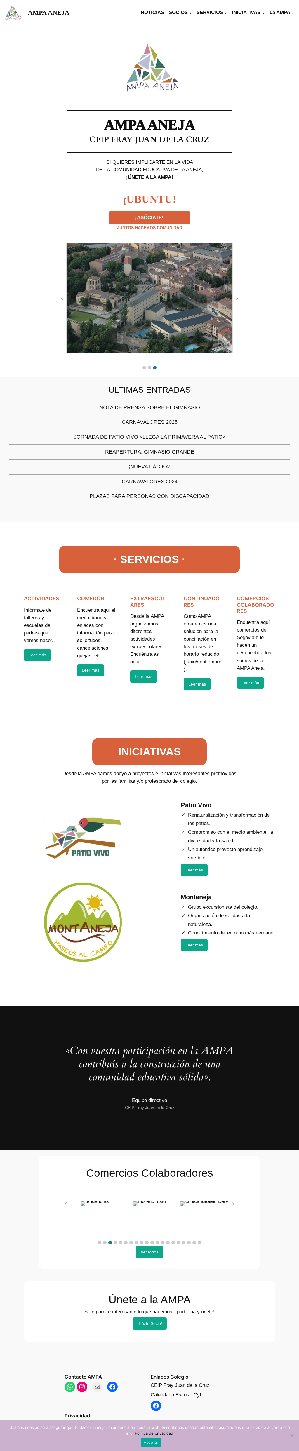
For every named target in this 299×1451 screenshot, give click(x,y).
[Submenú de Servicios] (225, 12)
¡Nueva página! (149, 467)
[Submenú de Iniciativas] (263, 12)
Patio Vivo (196, 805)
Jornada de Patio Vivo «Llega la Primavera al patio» (149, 437)
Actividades (41, 598)
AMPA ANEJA (48, 12)
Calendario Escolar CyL (176, 1395)
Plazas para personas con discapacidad (149, 496)
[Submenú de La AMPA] (292, 12)
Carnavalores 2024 (150, 481)
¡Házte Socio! (149, 1323)
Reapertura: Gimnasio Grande (149, 452)
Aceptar (151, 1442)
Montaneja (196, 897)
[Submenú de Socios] (190, 12)
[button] (144, 367)
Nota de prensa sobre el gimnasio (149, 407)
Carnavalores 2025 (150, 422)
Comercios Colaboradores (255, 604)
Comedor (90, 598)
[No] (292, 1435)
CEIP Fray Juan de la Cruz (180, 1385)
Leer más (37, 655)
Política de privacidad (154, 1433)
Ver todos (149, 1252)
